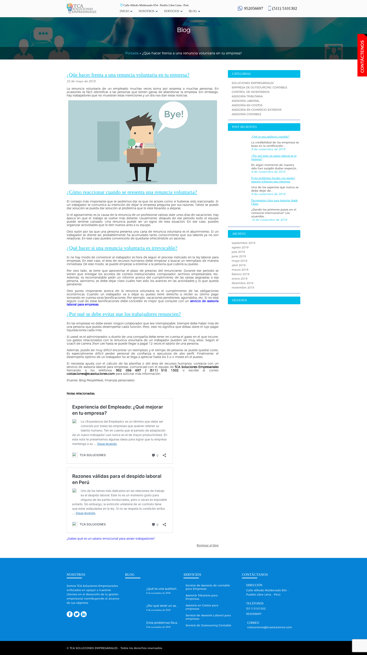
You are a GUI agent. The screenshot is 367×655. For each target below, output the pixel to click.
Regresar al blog (208, 545)
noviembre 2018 (243, 287)
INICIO (124, 11)
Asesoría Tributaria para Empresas (202, 597)
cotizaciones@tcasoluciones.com (269, 627)
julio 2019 (238, 251)
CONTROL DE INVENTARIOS (251, 91)
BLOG (193, 11)
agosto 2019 (240, 247)
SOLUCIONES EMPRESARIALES (253, 83)
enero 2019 (239, 278)
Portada (131, 53)
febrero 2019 (240, 274)
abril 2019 (239, 265)
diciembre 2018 (242, 283)
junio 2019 (239, 256)
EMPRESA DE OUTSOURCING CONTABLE (259, 87)
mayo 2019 (239, 260)
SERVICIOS (171, 11)
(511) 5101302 (284, 8)
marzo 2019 (240, 269)
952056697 (253, 8)
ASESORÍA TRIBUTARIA (247, 96)
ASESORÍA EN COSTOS (247, 105)
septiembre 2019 (243, 243)
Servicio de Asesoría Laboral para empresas (208, 617)
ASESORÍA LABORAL (246, 100)
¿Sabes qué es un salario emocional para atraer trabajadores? (111, 538)
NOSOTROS (146, 11)
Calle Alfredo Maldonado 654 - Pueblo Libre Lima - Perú (156, 5)
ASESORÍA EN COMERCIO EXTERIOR (256, 109)
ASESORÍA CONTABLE (246, 114)
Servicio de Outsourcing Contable (208, 625)
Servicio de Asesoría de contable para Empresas (208, 587)
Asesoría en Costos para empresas (202, 607)
